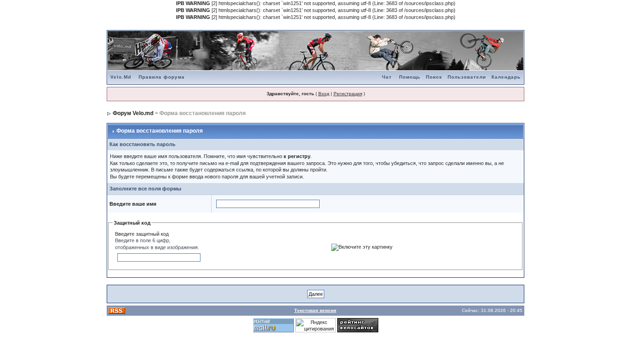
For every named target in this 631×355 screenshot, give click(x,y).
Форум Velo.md (133, 113)
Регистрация (348, 93)
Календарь (506, 77)
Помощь (409, 77)
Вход (323, 93)
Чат (387, 77)
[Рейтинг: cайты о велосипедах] (357, 324)
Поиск (434, 77)
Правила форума (162, 77)
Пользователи (467, 77)
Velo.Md (120, 77)
